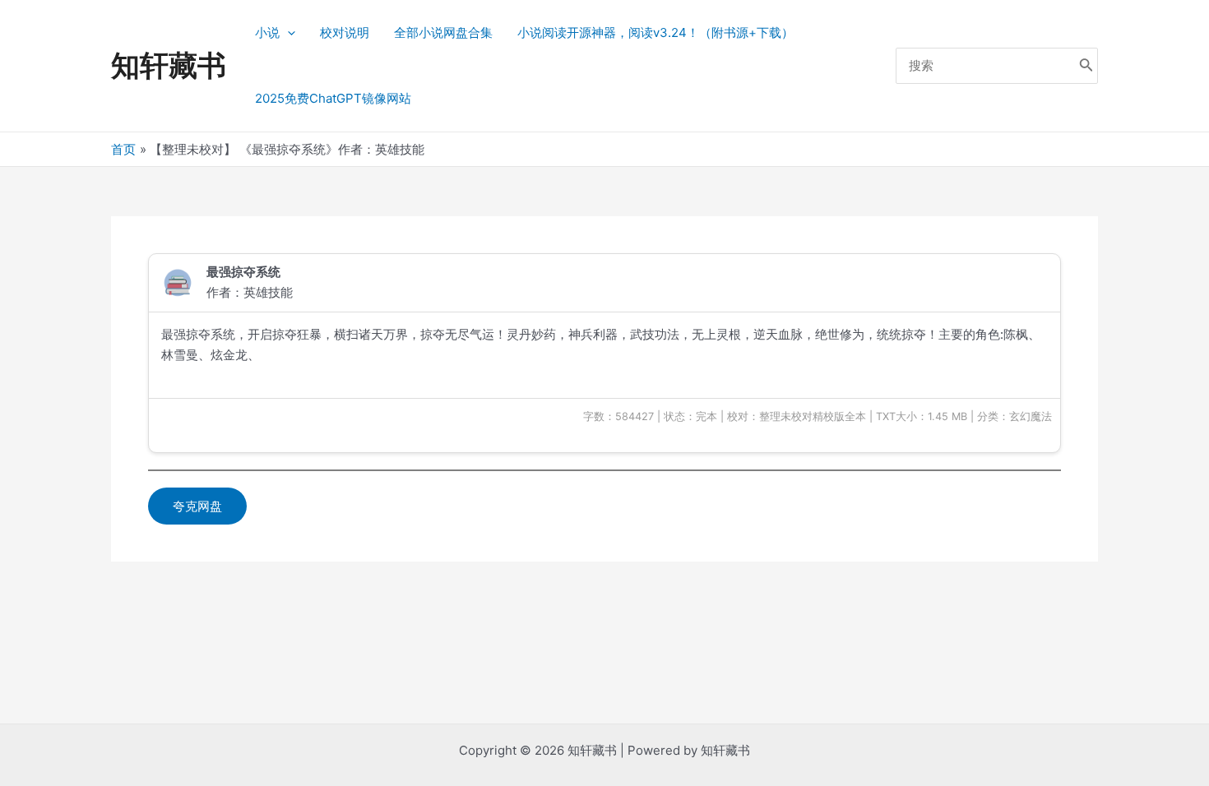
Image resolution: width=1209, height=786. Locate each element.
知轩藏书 (168, 65)
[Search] (1086, 66)
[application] (287, 33)
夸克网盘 (197, 506)
